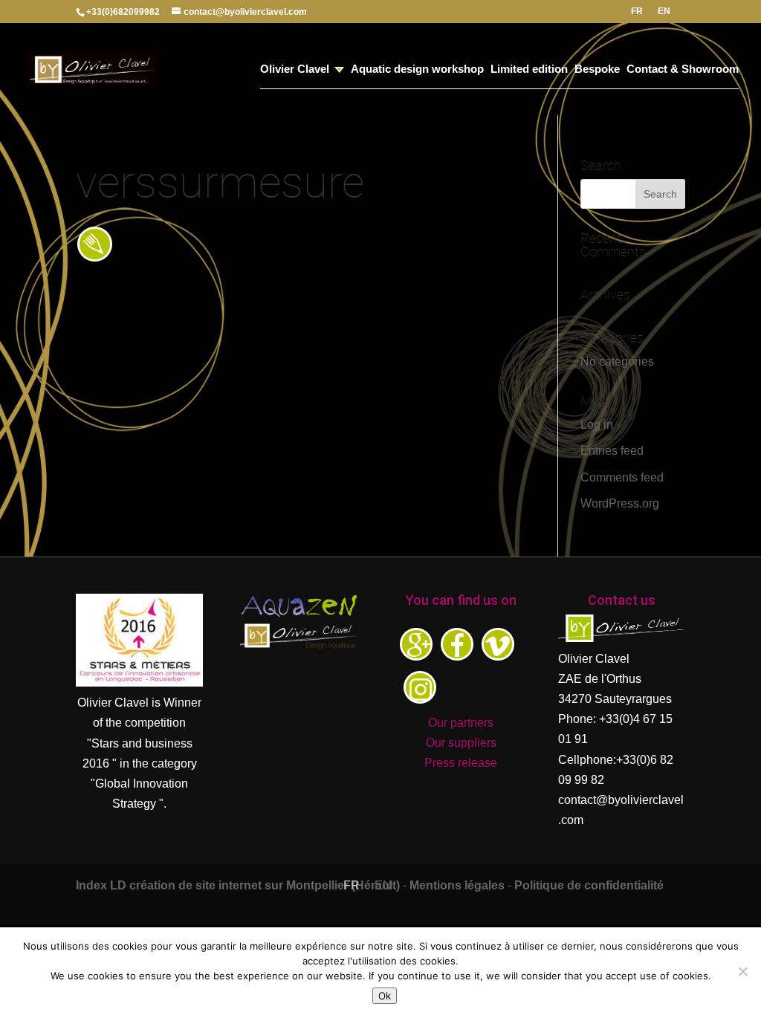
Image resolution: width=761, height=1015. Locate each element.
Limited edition (529, 69)
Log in (596, 424)
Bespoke (597, 69)
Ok (384, 996)
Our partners (460, 722)
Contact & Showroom (682, 69)
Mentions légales (457, 885)
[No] (742, 971)
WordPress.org (619, 503)
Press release (460, 762)
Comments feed (622, 477)
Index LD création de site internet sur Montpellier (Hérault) (238, 885)
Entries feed (612, 450)
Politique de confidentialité (589, 885)
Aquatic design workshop (417, 69)
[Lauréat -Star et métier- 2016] (139, 682)
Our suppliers (461, 742)
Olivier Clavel (294, 69)
